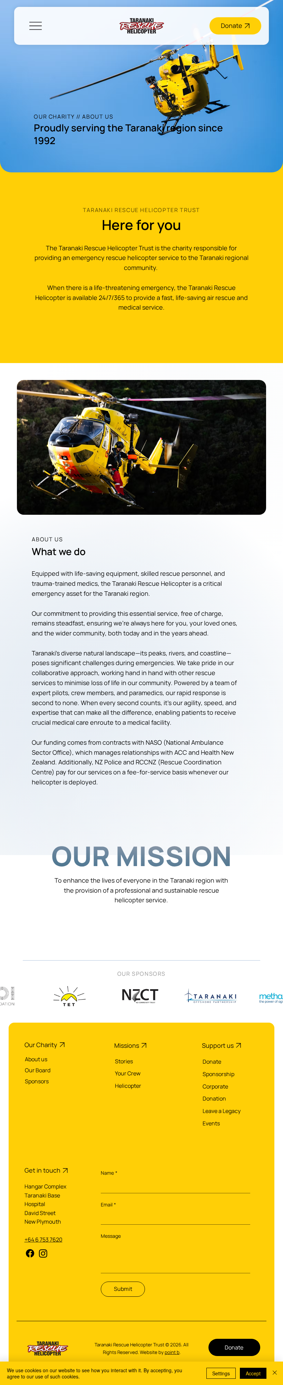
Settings (221, 1373)
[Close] (275, 1373)
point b (172, 1352)
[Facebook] (30, 1253)
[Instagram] (43, 1253)
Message (111, 1236)
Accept (253, 1373)
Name (109, 1173)
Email (108, 1204)
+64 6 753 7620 (43, 1239)
